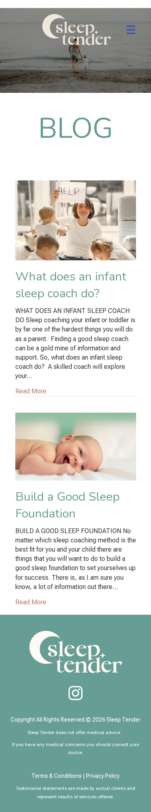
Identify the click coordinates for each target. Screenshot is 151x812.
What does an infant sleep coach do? (70, 285)
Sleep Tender (123, 719)
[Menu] (131, 30)
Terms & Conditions (56, 776)
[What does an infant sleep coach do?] (75, 220)
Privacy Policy (103, 776)
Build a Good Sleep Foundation (67, 505)
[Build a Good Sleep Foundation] (75, 446)
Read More (30, 391)
